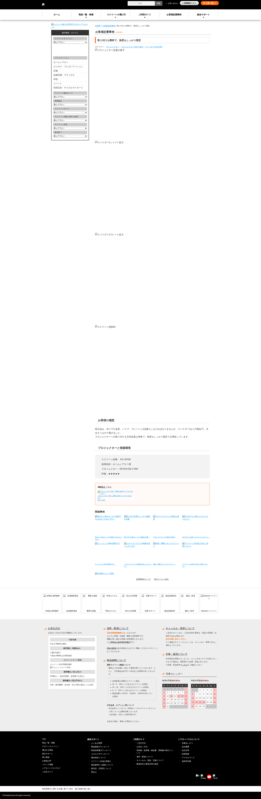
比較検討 (190, 3)
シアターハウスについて (189, 739)
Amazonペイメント (209, 611)
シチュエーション (62, 58)
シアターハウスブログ (51, 768)
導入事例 (45, 757)
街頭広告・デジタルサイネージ (68, 87)
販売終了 (58, 132)
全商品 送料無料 (51, 611)
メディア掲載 (47, 764)
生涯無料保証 (71, 611)
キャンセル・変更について (180, 628)
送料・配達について (118, 628)
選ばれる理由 (47, 750)
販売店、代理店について (101, 768)
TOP (44, 739)
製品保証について (98, 758)
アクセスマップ (188, 758)
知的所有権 (186, 761)
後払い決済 (189, 611)
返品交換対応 (169, 611)
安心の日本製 (130, 611)
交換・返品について (176, 654)
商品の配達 (111, 648)
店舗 (55, 70)
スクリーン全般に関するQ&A (66, 117)
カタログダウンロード (100, 754)
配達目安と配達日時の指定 (147, 764)
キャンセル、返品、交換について (150, 760)
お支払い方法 (142, 747)
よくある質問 (96, 743)
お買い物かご (211, 3)
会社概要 (185, 747)
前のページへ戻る (161, 579)
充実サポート (150, 611)
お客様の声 (46, 761)
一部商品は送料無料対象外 (119, 642)
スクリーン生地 (61, 124)
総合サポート (203, 14)
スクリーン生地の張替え (101, 761)
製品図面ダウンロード (100, 747)
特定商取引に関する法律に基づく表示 (57, 789)
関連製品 (58, 101)
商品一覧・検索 (48, 743)
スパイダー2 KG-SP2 (154, 47)
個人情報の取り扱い (83, 789)
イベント (57, 83)
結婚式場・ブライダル (64, 75)
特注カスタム (110, 611)
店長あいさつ (187, 743)
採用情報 (185, 754)
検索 (158, 3)
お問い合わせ (173, 3)
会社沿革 (185, 750)
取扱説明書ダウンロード (101, 750)
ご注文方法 (141, 743)
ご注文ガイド (47, 772)
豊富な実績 (91, 611)
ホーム (57, 14)
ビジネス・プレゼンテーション (68, 66)
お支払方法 (54, 628)
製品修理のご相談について (102, 765)
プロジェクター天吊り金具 (132, 47)
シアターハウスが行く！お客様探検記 (70, 50)
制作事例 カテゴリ (70, 33)
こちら (185, 665)
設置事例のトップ (143, 579)
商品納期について (116, 660)
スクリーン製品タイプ (64, 93)
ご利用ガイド (144, 14)
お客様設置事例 (174, 14)
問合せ (94, 772)
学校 (55, 79)
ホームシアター (112, 47)
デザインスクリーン (50, 746)
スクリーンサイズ (62, 109)
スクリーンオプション (64, 38)
